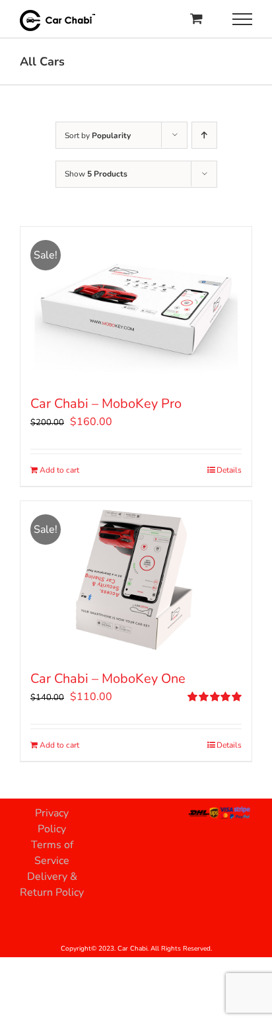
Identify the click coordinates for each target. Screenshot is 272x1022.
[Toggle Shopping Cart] (196, 18)
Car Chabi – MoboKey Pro (106, 404)
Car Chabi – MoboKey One (108, 679)
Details (229, 470)
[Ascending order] (204, 135)
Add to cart (59, 470)
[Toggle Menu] (242, 19)
